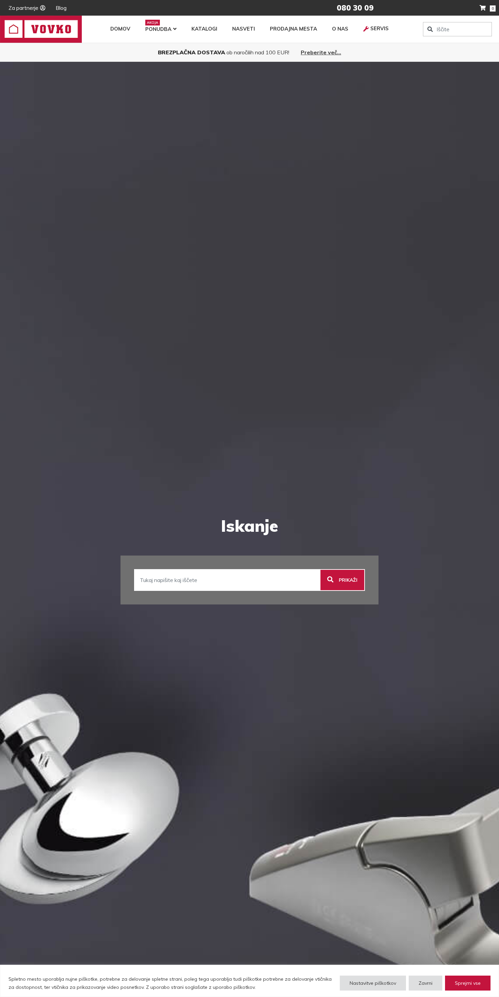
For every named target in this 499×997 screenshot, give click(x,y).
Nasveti (243, 28)
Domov (120, 28)
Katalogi (204, 28)
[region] (249, 981)
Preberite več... (321, 52)
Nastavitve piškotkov (373, 983)
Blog (61, 7)
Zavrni (425, 983)
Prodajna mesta (293, 28)
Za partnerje (23, 7)
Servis (379, 28)
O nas (340, 28)
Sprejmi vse (468, 983)
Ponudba (158, 29)
